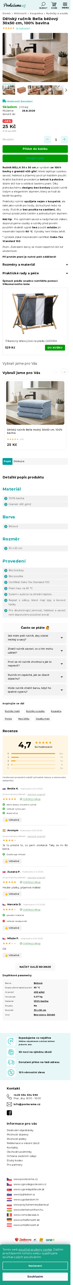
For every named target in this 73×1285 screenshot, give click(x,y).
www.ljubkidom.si (24, 1194)
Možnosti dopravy (18, 1134)
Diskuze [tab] (19, 461)
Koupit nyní (35, 158)
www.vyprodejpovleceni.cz (30, 1184)
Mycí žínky (23, 718)
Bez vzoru (40, 1014)
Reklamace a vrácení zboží (23, 1143)
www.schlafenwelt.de (27, 1219)
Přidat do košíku (35, 148)
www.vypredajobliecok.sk (29, 1189)
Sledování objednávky (20, 1130)
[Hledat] (43, 4)
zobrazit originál (36, 794)
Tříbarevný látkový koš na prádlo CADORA (31, 341)
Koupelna (56, 711)
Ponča (8, 718)
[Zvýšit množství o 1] (64, 140)
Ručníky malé (12, 711)
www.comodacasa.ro (26, 1214)
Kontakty (12, 1147)
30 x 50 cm (40, 1010)
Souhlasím (35, 1276)
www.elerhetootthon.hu (28, 1209)
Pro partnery (14, 1164)
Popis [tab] (7, 461)
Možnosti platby (16, 1138)
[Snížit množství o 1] (47, 140)
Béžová (38, 983)
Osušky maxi (43, 718)
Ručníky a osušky (35, 711)
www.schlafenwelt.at (26, 1225)
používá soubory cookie (35, 1249)
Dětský (51, 1014)
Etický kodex (15, 1160)
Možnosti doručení (19, 101)
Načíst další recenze (35, 966)
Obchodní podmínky (19, 1151)
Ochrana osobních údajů (21, 1156)
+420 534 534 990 (26, 1094)
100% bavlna (41, 1001)
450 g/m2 (39, 992)
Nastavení (35, 1265)
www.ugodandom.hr (26, 1199)
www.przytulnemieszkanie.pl (31, 1204)
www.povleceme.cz (26, 1179)
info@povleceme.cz (27, 1104)
